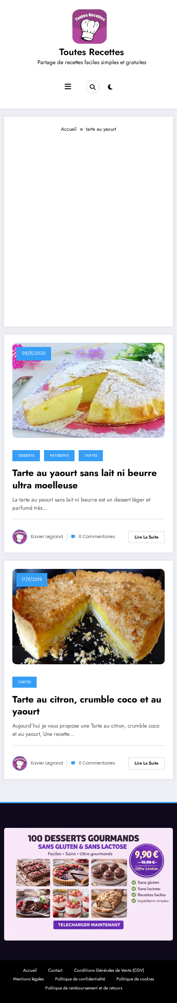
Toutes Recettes (91, 51)
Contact (55, 970)
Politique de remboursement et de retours (83, 988)
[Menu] (68, 86)
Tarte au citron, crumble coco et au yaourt (86, 705)
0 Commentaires (97, 537)
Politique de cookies (135, 979)
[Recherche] (92, 86)
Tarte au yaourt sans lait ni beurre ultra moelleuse (84, 479)
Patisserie (59, 455)
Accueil (30, 970)
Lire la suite (146, 537)
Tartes (90, 455)
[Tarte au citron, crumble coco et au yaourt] (88, 616)
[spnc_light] (110, 87)
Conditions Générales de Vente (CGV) (109, 970)
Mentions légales (28, 979)
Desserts (26, 455)
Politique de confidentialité (80, 979)
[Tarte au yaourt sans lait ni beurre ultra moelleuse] (88, 390)
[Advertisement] (88, 225)
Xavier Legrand (46, 537)
